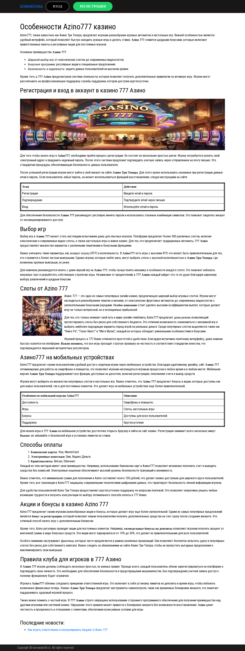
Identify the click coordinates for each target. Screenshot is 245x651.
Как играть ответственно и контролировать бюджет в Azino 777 (67, 630)
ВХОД (57, 6)
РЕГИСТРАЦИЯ (93, 6)
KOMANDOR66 (31, 6)
